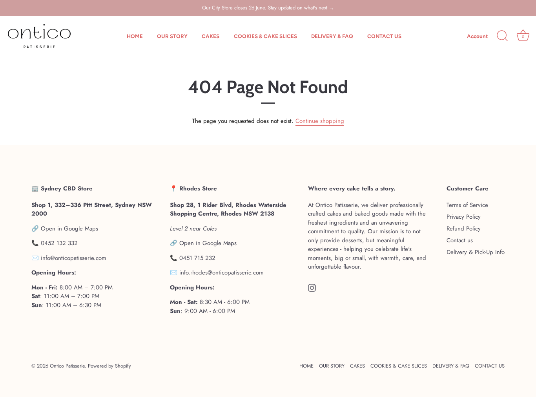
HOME (135, 36)
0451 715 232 (197, 258)
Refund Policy (464, 228)
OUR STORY (172, 36)
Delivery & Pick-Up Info (476, 252)
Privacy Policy (464, 216)
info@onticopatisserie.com (73, 258)
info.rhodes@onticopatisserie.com (221, 272)
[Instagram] (312, 287)
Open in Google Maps (69, 228)
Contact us (460, 240)
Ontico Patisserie (67, 366)
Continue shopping (319, 121)
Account (477, 36)
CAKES (210, 36)
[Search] (502, 36)
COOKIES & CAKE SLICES (265, 36)
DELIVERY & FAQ (332, 36)
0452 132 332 (59, 243)
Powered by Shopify (109, 366)
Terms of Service (467, 205)
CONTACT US (384, 36)
